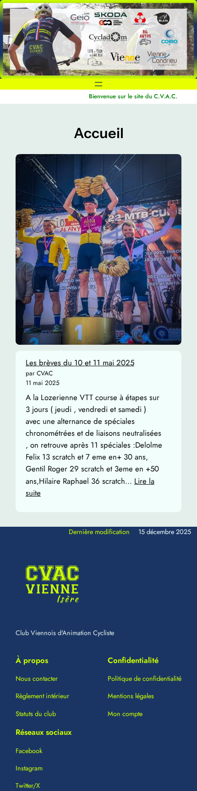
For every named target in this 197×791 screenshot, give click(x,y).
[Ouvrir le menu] (98, 84)
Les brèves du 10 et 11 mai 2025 (80, 362)
